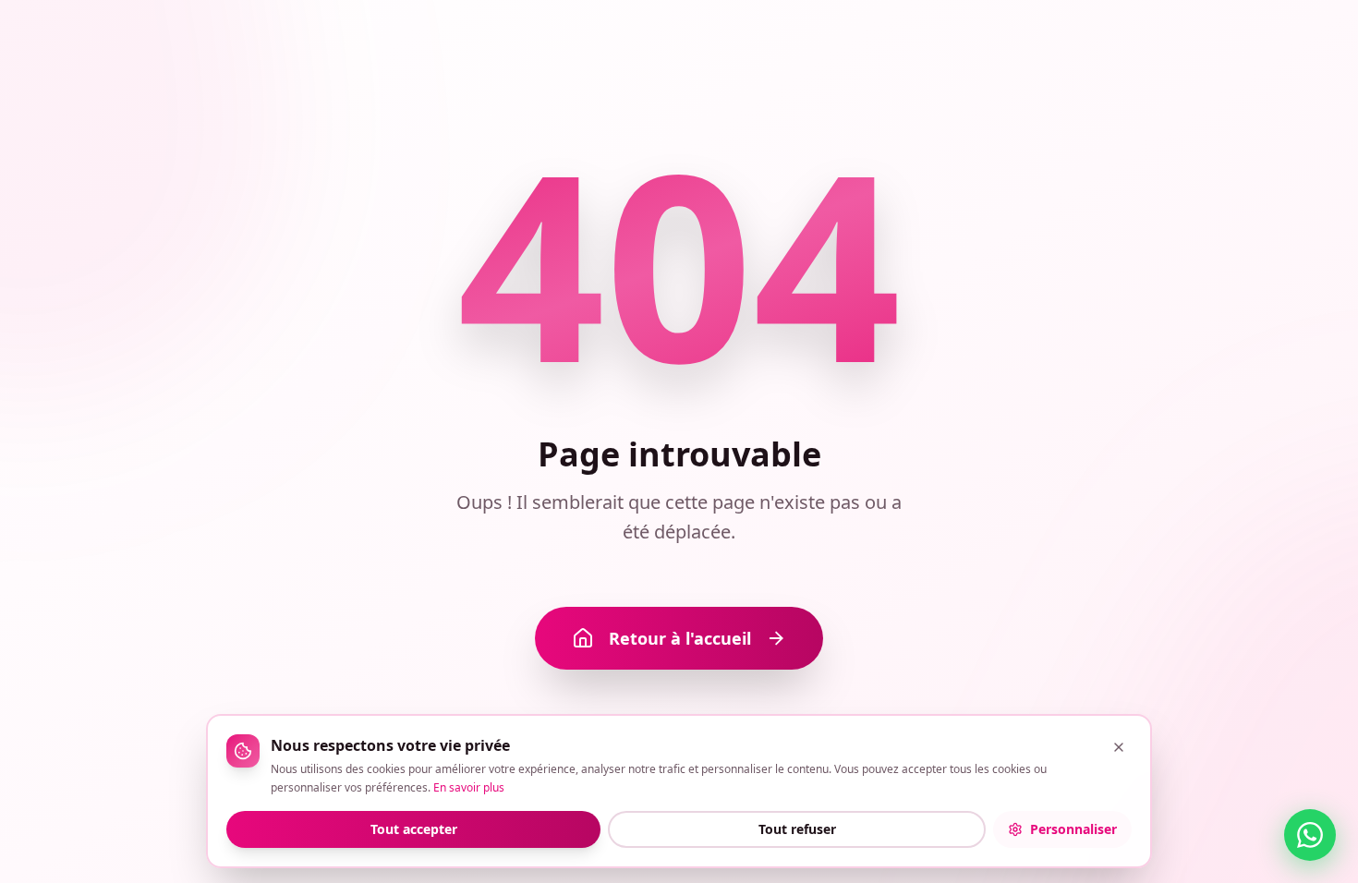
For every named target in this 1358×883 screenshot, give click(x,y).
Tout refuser (797, 829)
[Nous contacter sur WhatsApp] (1310, 835)
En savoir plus (468, 787)
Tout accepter (413, 829)
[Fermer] (1119, 747)
